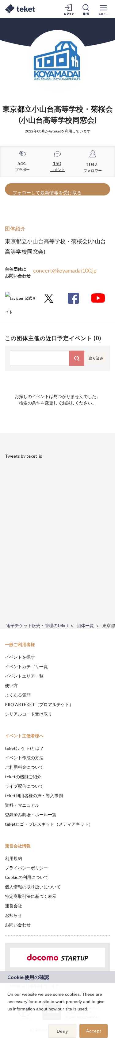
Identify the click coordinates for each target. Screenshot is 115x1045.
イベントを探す (20, 657)
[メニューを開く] (103, 9)
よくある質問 (18, 694)
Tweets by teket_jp (23, 456)
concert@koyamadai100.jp (65, 270)
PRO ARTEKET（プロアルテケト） (39, 704)
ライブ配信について (24, 786)
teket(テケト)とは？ (24, 748)
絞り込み (96, 358)
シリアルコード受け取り (28, 713)
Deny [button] (62, 1031)
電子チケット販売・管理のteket (37, 625)
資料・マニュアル (22, 805)
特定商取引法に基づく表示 (30, 896)
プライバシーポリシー (26, 867)
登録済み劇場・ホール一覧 (30, 814)
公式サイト (20, 300)
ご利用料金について (24, 767)
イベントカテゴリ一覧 (26, 666)
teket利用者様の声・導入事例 (34, 795)
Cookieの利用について (26, 877)
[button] (8, 1017)
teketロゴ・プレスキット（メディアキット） (49, 824)
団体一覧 (85, 625)
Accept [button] (93, 1030)
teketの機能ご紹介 (23, 776)
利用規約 (13, 858)
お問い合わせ (18, 924)
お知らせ (13, 915)
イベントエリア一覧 (24, 676)
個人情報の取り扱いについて (33, 886)
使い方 (11, 685)
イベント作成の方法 (24, 757)
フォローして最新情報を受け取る (47, 192)
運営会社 (13, 905)
